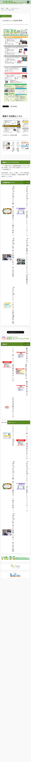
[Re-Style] (15, 567)
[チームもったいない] (15, 576)
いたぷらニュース (6, 16)
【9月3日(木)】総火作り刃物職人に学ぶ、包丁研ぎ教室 (13, 257)
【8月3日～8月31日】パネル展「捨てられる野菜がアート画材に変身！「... (13, 211)
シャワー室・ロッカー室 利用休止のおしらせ (13, 364)
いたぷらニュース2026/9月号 (13, 436)
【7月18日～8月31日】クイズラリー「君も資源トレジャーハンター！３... (27, 211)
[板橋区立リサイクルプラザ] (9, 2)
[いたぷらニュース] (15, 559)
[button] (28, 2)
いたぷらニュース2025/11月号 (9, 135)
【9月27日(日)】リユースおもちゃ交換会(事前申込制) (13, 305)
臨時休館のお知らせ (27, 355)
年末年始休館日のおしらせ (13, 407)
